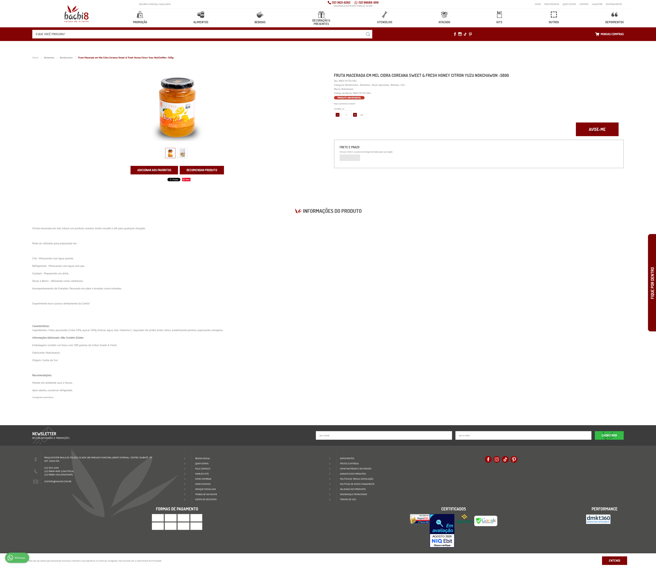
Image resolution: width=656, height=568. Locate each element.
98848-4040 (52, 471)
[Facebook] (454, 34)
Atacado (444, 22)
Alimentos (200, 22)
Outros (554, 22)
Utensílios (384, 22)
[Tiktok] (465, 34)
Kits (499, 22)
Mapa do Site (202, 473)
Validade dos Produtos (353, 489)
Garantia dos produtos (353, 473)
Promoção (140, 22)
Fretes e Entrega (349, 463)
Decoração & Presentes (321, 22)
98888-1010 (369, 2)
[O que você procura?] (368, 34)
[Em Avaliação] (442, 531)
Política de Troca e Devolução (356, 478)
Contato (584, 4)
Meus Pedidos (551, 4)
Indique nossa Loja (205, 489)
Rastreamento (614, 4)
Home (538, 4)
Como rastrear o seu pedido (355, 468)
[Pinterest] (470, 34)
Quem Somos (569, 4)
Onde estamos (203, 484)
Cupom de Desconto (206, 499)
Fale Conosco (202, 468)
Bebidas (260, 22)
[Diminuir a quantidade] (337, 115)
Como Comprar (203, 478)
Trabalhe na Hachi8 (206, 494)
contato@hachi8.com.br (57, 481)
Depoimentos (614, 22)
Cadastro (597, 4)
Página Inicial (202, 458)
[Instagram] (460, 34)
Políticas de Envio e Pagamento (357, 484)
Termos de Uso (348, 499)
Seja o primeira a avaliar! (345, 103)
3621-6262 (341, 2)
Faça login (164, 4)
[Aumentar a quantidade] (355, 115)
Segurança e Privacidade (353, 494)
